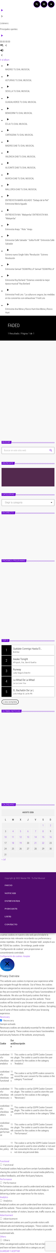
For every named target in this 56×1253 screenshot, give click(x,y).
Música (7, 391)
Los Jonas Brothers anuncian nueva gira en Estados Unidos (32, 721)
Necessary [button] (5, 1017)
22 (43, 843)
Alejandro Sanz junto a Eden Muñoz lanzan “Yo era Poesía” (32, 789)
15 (43, 837)
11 (13, 837)
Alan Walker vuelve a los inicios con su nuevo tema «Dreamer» (26, 398)
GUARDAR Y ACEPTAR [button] (10, 1251)
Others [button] (3, 1236)
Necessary (8, 1020)
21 (35, 843)
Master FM (9, 535)
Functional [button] (4, 1161)
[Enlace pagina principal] (7, 4)
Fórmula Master (13, 540)
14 (35, 837)
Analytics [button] (4, 1197)
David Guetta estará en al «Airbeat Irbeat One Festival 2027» (31, 735)
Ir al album (4, 59)
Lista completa (10, 702)
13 (28, 837)
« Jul (4, 859)
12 (20, 837)
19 (20, 843)
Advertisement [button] (6, 1215)
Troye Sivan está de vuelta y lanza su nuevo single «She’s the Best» (32, 762)
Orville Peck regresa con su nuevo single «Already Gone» (31, 776)
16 (50, 837)
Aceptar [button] (26, 956)
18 (13, 843)
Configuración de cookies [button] (11, 956)
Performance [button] (6, 1179)
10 (5, 837)
